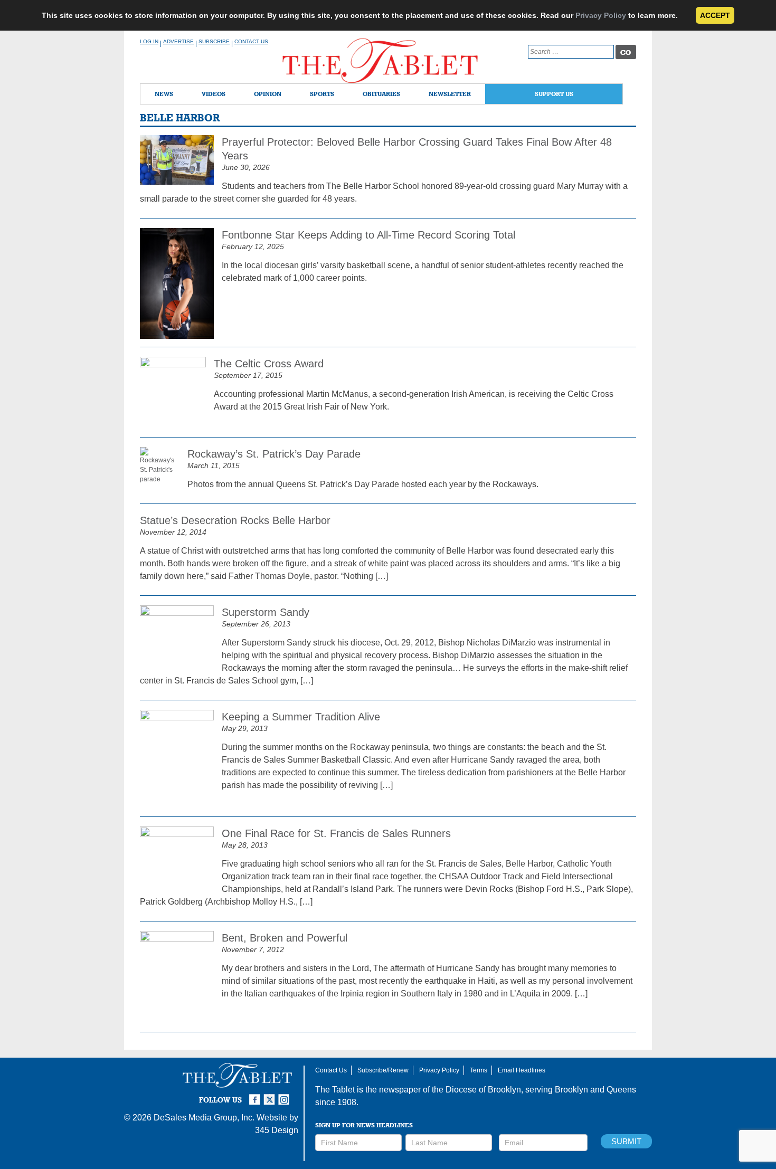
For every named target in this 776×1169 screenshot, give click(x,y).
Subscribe (214, 41)
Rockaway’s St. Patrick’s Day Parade (274, 454)
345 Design (276, 1130)
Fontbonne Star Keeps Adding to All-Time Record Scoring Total (368, 235)
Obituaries (381, 94)
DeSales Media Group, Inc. (204, 1117)
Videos (213, 94)
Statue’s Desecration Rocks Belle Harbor (235, 520)
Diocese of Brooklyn (483, 1089)
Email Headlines (521, 1070)
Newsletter (450, 94)
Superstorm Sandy (265, 612)
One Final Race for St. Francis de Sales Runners (336, 833)
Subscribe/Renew (383, 1070)
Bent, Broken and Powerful (284, 938)
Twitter (270, 1095)
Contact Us (251, 41)
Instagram (285, 1095)
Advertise (178, 41)
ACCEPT (715, 15)
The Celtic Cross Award (269, 363)
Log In (149, 41)
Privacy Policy (600, 15)
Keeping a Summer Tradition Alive (301, 717)
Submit (626, 1141)
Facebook (256, 1095)
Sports (322, 94)
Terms (478, 1070)
